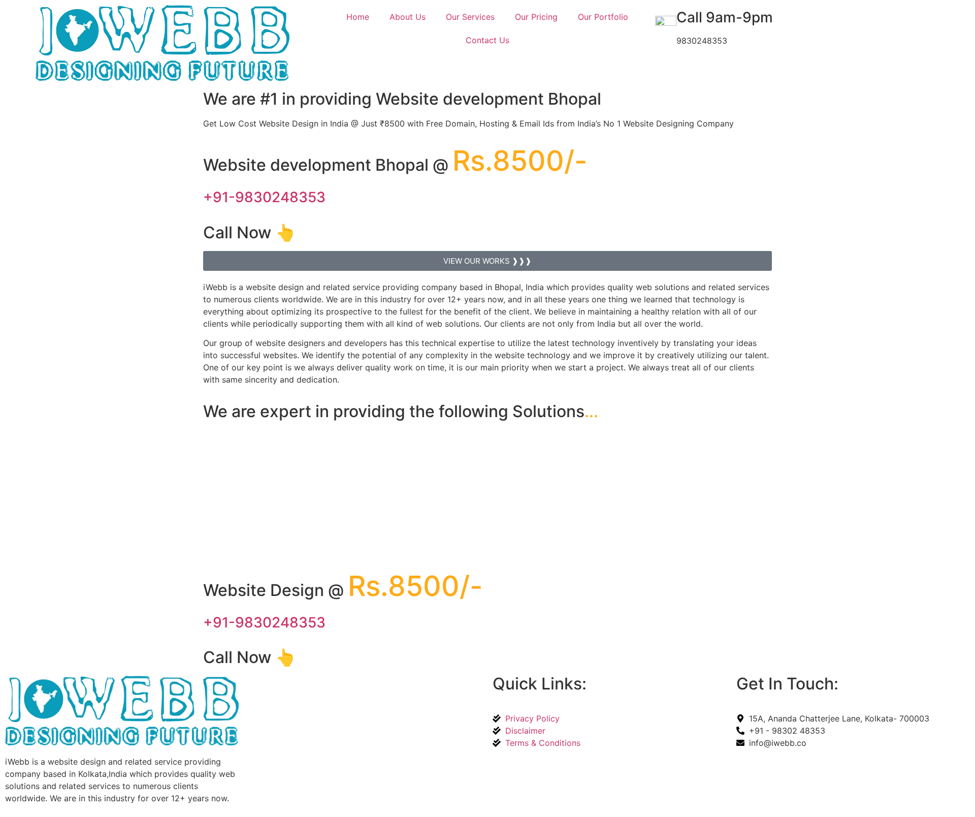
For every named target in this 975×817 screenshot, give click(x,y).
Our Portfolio (603, 17)
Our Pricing (536, 17)
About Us (407, 17)
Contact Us (487, 40)
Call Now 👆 (249, 232)
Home (357, 17)
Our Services (470, 17)
